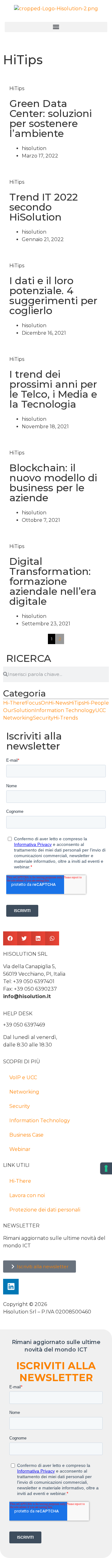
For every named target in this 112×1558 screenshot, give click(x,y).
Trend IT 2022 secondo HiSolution (43, 207)
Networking (24, 1092)
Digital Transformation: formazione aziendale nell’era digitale (52, 581)
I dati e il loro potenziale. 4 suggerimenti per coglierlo (53, 295)
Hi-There (20, 1181)
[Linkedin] (11, 1286)
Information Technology (39, 1121)
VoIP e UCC (23, 1077)
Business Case (26, 1135)
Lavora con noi (27, 1195)
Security (19, 1106)
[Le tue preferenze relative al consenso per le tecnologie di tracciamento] (106, 1168)
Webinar (19, 1149)
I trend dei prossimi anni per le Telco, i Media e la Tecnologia (53, 389)
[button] (56, 27)
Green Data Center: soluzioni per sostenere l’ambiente (50, 118)
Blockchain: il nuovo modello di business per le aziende (53, 483)
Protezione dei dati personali (44, 1210)
